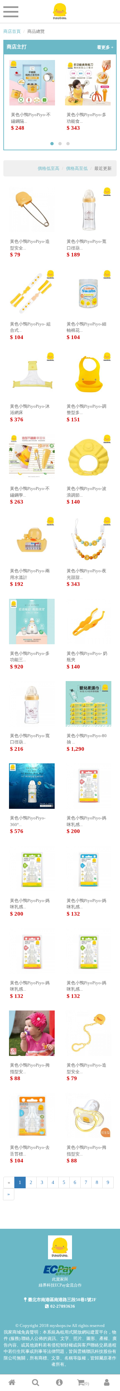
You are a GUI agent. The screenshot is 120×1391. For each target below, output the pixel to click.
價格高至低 (77, 168)
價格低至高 (48, 168)
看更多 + (105, 47)
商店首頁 (12, 31)
